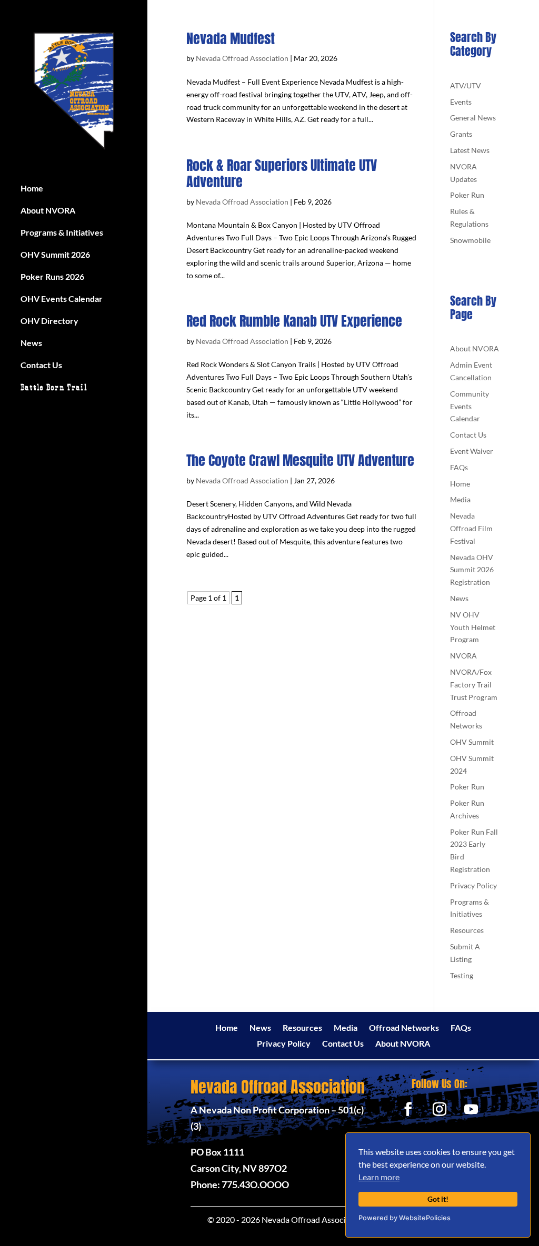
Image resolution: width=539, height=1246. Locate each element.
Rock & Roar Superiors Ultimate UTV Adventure (281, 173)
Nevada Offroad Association (242, 58)
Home (32, 189)
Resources (467, 930)
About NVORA (48, 211)
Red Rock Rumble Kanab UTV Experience (294, 320)
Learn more (379, 1177)
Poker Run (467, 194)
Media (460, 499)
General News (473, 117)
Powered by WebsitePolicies (404, 1218)
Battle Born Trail (54, 387)
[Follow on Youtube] (471, 1109)
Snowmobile (470, 240)
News (31, 343)
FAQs (459, 467)
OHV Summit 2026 (55, 255)
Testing (461, 975)
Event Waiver (471, 451)
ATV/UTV (465, 85)
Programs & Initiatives (62, 233)
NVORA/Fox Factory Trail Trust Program (473, 684)
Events (461, 101)
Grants (461, 133)
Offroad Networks (404, 1028)
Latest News (470, 150)
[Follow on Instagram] (439, 1109)
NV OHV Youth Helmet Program (472, 627)
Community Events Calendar (469, 406)
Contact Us (41, 365)
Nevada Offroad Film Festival (471, 528)
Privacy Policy (473, 885)
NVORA (463, 655)
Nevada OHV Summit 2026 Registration (472, 570)
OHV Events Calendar (62, 299)
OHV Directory (49, 321)
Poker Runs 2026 (52, 277)
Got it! (437, 1198)
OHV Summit (472, 741)
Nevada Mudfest (230, 38)
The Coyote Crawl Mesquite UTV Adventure (300, 460)
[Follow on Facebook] (408, 1109)
